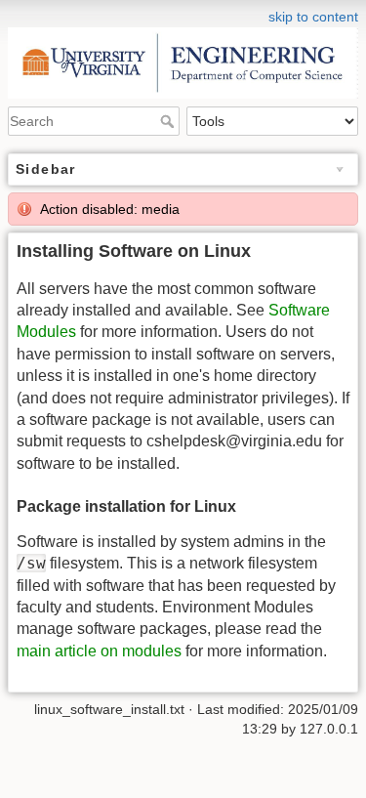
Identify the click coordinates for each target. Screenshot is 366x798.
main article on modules (99, 651)
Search (169, 121)
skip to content (313, 16)
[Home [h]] (183, 13)
